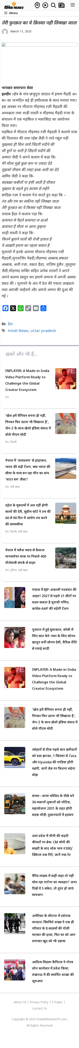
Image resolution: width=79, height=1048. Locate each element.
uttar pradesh (43, 331)
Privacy (35, 1002)
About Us (20, 1002)
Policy (44, 1002)
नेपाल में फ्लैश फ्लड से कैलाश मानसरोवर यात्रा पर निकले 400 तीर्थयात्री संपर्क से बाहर (25, 556)
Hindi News (18, 331)
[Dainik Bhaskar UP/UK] (14, 5)
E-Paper (57, 1002)
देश (10, 324)
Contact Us (39, 1009)
